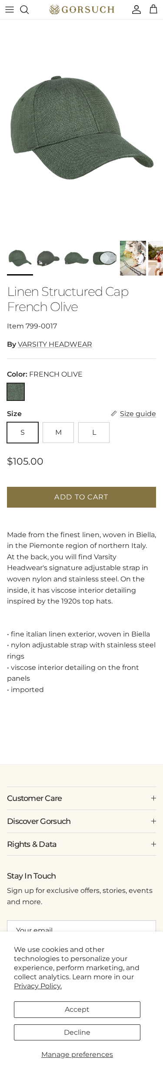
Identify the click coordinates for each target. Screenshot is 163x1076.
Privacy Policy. (38, 986)
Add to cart (81, 497)
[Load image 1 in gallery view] (81, 128)
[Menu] (9, 9)
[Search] (28, 9)
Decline (77, 1032)
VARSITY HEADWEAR (55, 344)
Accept (77, 1009)
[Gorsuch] (81, 9)
